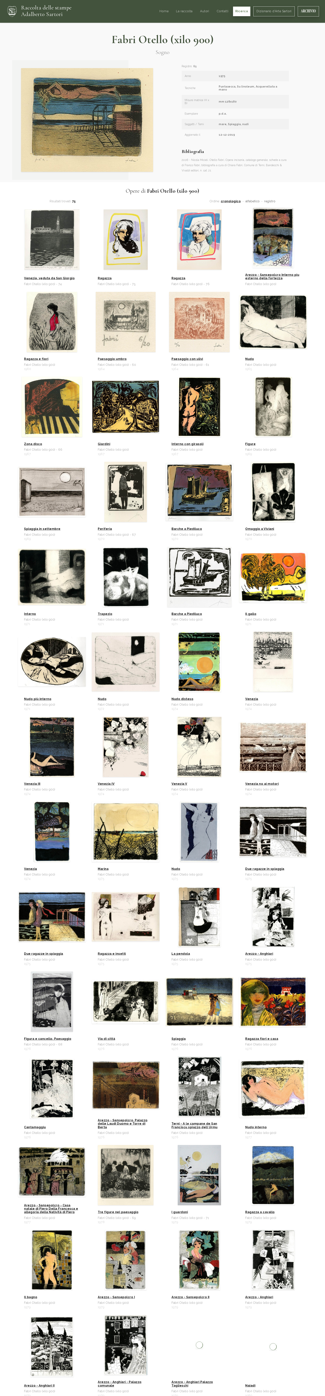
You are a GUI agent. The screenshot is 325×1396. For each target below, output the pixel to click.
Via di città (106, 1039)
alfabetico (252, 201)
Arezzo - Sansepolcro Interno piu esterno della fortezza (272, 276)
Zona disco (33, 444)
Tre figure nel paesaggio (118, 1212)
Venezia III (32, 784)
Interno (30, 614)
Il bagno (30, 1297)
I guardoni (180, 1212)
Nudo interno (256, 1127)
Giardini (104, 444)
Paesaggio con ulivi (187, 359)
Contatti (222, 11)
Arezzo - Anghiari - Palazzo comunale (120, 1383)
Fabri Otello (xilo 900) (163, 39)
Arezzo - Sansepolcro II (191, 1297)
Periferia (105, 529)
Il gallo (250, 614)
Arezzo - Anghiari (259, 954)
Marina (103, 869)
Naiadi (250, 1385)
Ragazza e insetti (112, 954)
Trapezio (105, 614)
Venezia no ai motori (262, 784)
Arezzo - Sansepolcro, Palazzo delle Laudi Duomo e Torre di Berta (123, 1124)
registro (269, 201)
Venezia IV (106, 784)
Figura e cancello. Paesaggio (47, 1039)
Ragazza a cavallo (260, 1212)
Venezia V (179, 784)
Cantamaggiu (35, 1127)
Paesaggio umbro (112, 359)
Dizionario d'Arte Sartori (274, 11)
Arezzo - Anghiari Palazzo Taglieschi (192, 1383)
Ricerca (241, 11)
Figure (250, 444)
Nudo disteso (182, 699)
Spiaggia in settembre (42, 529)
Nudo (249, 359)
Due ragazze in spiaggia (264, 869)
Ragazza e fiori (36, 359)
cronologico (231, 201)
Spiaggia (179, 1039)
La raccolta (184, 11)
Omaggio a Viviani (259, 529)
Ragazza (105, 278)
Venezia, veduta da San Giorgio (49, 278)
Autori (204, 11)
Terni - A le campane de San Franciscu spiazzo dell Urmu (195, 1125)
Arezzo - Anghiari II (39, 1385)
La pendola (181, 954)
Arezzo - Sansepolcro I (116, 1297)
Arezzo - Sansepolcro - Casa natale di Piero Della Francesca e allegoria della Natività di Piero (51, 1209)
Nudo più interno (37, 699)
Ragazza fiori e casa (261, 1039)
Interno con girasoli (188, 444)
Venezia (251, 699)
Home (164, 11)
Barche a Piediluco (187, 529)
